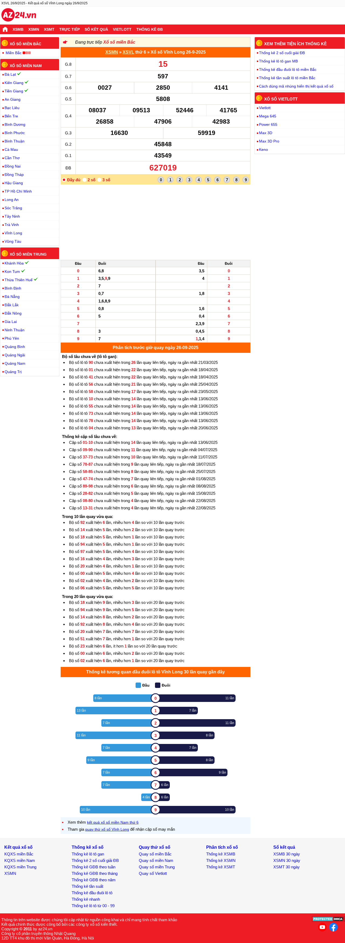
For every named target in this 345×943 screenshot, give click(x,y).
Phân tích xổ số (222, 847)
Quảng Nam (15, 363)
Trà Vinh (12, 224)
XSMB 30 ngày (286, 854)
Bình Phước (15, 133)
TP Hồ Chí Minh (18, 191)
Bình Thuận (15, 141)
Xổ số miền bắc (25, 44)
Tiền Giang (14, 91)
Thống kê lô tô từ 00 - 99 (93, 905)
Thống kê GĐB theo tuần (93, 867)
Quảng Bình (15, 347)
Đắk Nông (13, 313)
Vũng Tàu (13, 241)
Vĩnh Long (13, 233)
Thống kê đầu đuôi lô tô (92, 892)
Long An (12, 199)
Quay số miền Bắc (155, 854)
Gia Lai (11, 321)
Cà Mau (11, 149)
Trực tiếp (69, 29)
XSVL (128, 52)
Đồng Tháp (14, 174)
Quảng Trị (13, 372)
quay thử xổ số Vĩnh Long (107, 829)
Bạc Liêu (12, 108)
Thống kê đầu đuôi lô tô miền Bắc (287, 69)
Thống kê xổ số (88, 847)
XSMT (49, 29)
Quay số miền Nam (156, 860)
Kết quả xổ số (18, 847)
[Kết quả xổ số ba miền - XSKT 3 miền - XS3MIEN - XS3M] (18, 15)
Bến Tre (11, 116)
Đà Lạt (10, 74)
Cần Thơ (12, 158)
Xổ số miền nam (26, 65)
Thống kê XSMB (220, 854)
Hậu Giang (14, 183)
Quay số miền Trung (157, 867)
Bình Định (13, 288)
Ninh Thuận (15, 330)
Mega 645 (267, 116)
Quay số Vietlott (153, 873)
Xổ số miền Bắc (119, 42)
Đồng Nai (12, 166)
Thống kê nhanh (86, 899)
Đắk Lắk (12, 305)
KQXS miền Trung (20, 867)
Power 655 (268, 124)
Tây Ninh (12, 216)
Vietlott (122, 29)
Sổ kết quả (96, 29)
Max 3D (265, 133)
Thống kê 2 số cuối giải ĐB (282, 53)
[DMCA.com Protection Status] (328, 920)
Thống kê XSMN (221, 860)
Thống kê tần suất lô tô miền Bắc (287, 78)
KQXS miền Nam (19, 860)
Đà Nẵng (12, 296)
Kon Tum (12, 271)
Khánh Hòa (14, 263)
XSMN (33, 29)
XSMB (18, 29)
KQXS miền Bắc (18, 854)
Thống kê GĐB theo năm (94, 880)
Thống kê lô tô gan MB (278, 61)
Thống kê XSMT (220, 867)
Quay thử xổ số (154, 847)
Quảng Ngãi (15, 355)
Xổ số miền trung (28, 254)
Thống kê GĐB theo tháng (95, 873)
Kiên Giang (14, 83)
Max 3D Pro (269, 141)
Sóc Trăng (13, 208)
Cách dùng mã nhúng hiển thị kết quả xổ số (296, 86)
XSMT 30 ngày (286, 867)
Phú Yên (12, 338)
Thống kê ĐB (149, 29)
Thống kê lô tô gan (88, 854)
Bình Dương (15, 124)
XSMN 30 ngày (286, 860)
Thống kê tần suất (87, 886)
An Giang (12, 99)
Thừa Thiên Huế (19, 280)
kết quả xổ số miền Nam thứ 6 (113, 822)
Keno (263, 149)
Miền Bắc (14, 53)
